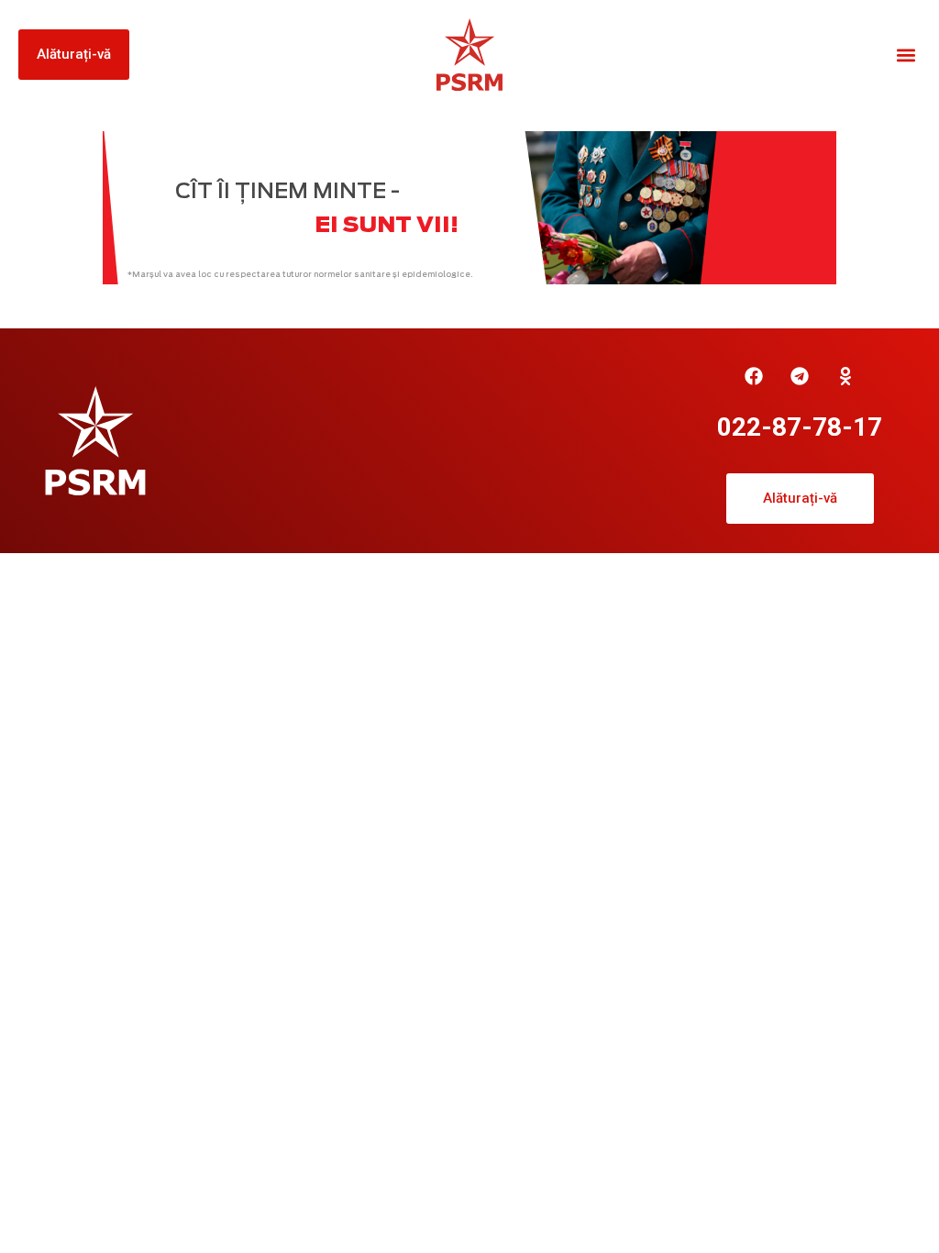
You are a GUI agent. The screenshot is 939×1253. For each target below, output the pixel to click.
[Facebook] (753, 376)
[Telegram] (799, 376)
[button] (905, 54)
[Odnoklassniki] (845, 376)
